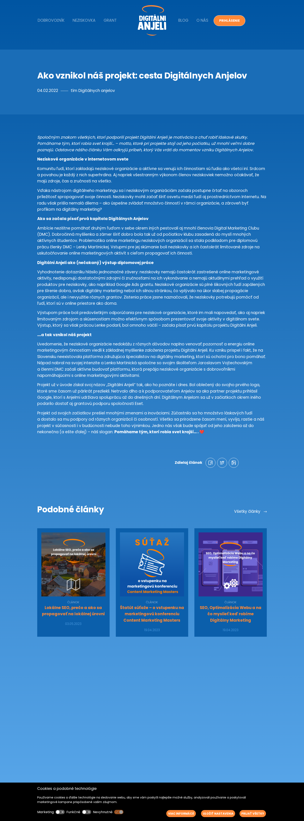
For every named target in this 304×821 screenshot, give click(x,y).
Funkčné (73, 812)
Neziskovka (84, 20)
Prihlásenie (229, 20)
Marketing (45, 812)
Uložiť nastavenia (218, 813)
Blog (183, 20)
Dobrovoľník (51, 20)
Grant (110, 20)
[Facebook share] (210, 463)
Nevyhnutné (103, 812)
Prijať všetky (252, 813)
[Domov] (152, 20)
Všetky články (247, 511)
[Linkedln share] (234, 463)
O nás (202, 20)
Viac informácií (181, 813)
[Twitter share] (222, 463)
